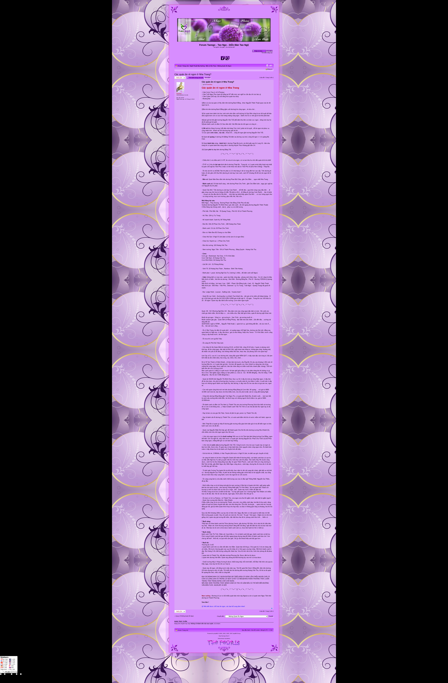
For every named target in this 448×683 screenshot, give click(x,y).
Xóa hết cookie (255, 630)
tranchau (209, 84)
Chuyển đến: (220, 616)
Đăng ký (270, 69)
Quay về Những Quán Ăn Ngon (185, 616)
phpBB (216, 633)
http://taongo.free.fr (224, 636)
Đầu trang (271, 608)
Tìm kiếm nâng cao (267, 52)
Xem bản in (267, 65)
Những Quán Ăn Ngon (224, 66)
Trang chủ (186, 66)
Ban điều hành (246, 630)
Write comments (179, 77)
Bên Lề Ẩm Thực (211, 66)
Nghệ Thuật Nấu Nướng (197, 66)
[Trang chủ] (224, 40)
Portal (179, 66)
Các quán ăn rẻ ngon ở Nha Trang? (192, 74)
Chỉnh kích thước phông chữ (270, 65)
